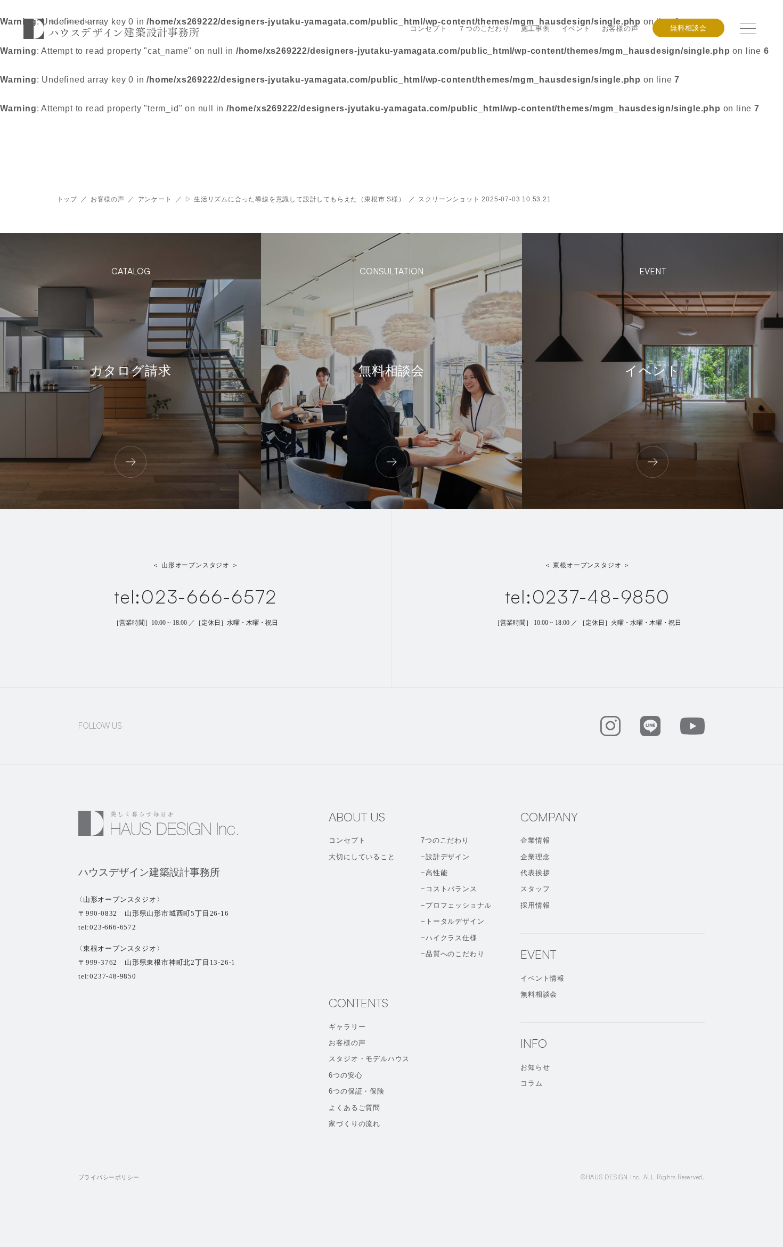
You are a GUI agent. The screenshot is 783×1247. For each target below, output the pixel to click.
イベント (576, 28)
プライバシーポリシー (108, 1177)
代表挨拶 (535, 873)
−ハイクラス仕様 (449, 938)
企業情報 (535, 840)
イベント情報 (542, 978)
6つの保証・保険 (356, 1091)
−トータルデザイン (452, 921)
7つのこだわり (445, 840)
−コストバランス (449, 889)
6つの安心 (345, 1075)
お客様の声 (620, 28)
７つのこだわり (484, 28)
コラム (531, 1083)
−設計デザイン (445, 857)
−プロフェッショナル (456, 905)
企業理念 (535, 857)
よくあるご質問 (354, 1108)
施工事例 (535, 28)
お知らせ (535, 1067)
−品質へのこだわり (452, 954)
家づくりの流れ (354, 1124)
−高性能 (434, 873)
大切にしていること (362, 857)
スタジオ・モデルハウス (369, 1059)
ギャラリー (347, 1027)
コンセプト (428, 28)
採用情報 (535, 905)
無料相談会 (688, 28)
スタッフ (535, 889)
